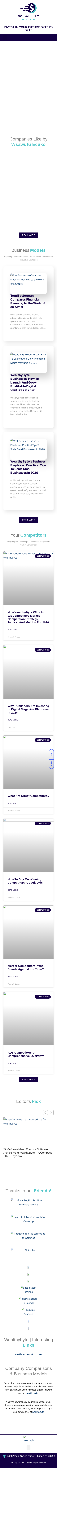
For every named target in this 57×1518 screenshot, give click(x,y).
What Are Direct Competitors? (28, 795)
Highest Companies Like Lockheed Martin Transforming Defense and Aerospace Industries (42, 181)
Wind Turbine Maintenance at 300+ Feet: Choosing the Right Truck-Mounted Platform (16, 87)
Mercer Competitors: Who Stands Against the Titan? (26, 967)
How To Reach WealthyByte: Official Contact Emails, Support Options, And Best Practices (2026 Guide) (29, 68)
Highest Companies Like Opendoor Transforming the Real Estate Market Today (30, 166)
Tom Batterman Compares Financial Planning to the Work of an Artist (27, 301)
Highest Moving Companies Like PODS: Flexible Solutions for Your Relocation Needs (15, 179)
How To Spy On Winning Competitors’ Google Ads (25, 881)
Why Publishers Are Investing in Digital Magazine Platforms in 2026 (28, 709)
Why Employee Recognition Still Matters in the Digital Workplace (42, 90)
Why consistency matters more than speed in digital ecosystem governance (41, 111)
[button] (5, 37)
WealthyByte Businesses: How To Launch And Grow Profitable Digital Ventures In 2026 (24, 382)
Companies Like (12, 159)
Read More (13, 630)
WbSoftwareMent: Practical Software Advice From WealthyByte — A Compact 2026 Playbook (27, 1153)
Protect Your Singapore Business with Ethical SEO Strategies (16, 114)
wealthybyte (38, 1412)
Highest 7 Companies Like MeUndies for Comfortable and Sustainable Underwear (16, 205)
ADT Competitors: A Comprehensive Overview (26, 1054)
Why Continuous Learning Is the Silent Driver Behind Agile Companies (42, 209)
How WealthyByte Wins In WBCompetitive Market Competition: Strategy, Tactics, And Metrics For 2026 (28, 617)
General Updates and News (16, 59)
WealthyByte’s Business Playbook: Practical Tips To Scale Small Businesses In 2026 (28, 467)
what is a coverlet (24, 1354)
